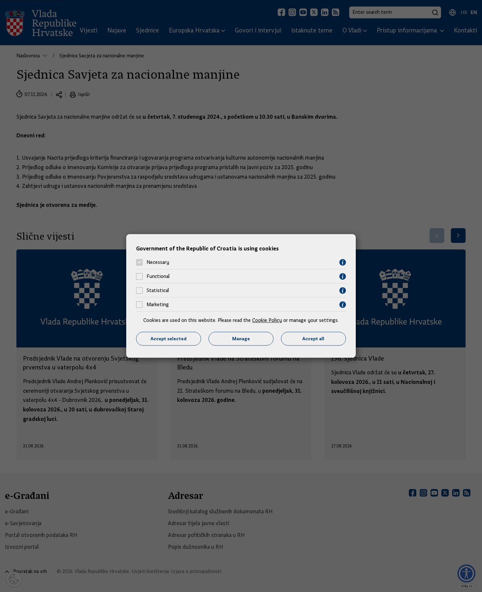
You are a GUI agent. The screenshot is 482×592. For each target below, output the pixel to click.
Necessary (158, 263)
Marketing (158, 305)
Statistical (158, 291)
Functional (158, 277)
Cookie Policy (267, 320)
